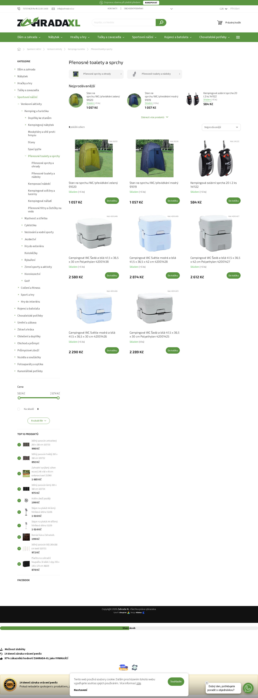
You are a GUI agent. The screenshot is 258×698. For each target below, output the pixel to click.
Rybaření (29, 260)
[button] (248, 688)
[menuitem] (28, 37)
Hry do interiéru (30, 302)
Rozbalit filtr (37, 420)
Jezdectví (30, 239)
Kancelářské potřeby (30, 371)
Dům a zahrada (26, 69)
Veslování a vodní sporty (39, 232)
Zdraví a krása (25, 329)
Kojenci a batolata (28, 309)
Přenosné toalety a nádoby (43, 175)
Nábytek (22, 76)
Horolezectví (32, 274)
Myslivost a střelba (35, 218)
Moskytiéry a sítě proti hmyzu (41, 133)
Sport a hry (27, 295)
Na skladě (31, 409)
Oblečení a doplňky (28, 336)
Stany (31, 142)
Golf (27, 281)
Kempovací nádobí (39, 184)
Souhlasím (176, 681)
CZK (222, 8)
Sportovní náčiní (27, 97)
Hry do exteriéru (34, 246)
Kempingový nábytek (41, 125)
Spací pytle (34, 149)
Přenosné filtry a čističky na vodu (44, 209)
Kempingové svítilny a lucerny (41, 192)
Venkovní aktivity (31, 104)
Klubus (139, 613)
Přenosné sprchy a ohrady (43, 164)
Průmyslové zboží (28, 350)
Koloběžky (30, 253)
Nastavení (80, 690)
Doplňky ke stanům (39, 118)
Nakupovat (151, 2)
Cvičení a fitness (30, 288)
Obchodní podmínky (133, 8)
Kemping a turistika (36, 111)
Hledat (161, 22)
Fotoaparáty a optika (30, 364)
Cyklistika (30, 225)
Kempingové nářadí (40, 201)
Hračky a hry (24, 83)
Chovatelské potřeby (30, 316)
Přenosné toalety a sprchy (44, 156)
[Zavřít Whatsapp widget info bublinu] (207, 683)
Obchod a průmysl (28, 343)
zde (139, 683)
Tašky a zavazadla (28, 90)
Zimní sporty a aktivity (38, 267)
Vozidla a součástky (29, 357)
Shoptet (123, 613)
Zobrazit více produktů (153, 117)
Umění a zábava (26, 323)
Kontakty (112, 8)
